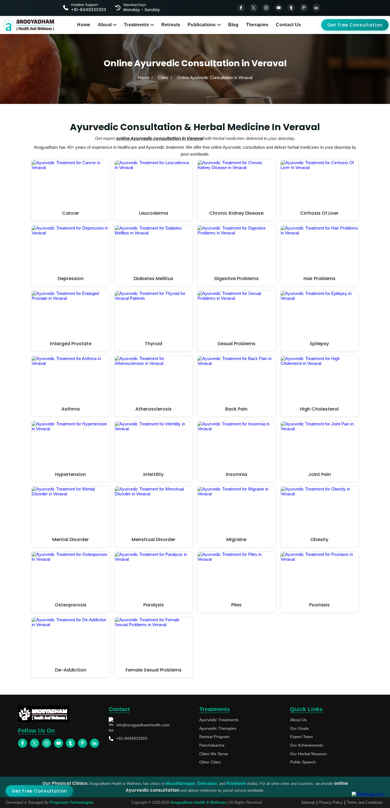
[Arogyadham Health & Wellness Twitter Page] (254, 8)
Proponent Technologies (71, 802)
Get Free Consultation (355, 25)
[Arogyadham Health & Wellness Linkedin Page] (316, 8)
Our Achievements (306, 745)
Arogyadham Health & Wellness (198, 802)
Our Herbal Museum (308, 753)
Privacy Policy (331, 802)
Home (83, 24)
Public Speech (303, 762)
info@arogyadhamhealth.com (143, 725)
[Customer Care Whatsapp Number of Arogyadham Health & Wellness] (368, 794)
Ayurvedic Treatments (219, 719)
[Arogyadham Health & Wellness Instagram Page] (266, 8)
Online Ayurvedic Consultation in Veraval (214, 77)
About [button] (105, 24)
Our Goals (299, 728)
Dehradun (207, 783)
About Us (298, 719)
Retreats (170, 24)
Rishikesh (236, 783)
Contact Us (288, 24)
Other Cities (210, 762)
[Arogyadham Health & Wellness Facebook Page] (241, 8)
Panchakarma (211, 745)
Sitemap (308, 802)
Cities (163, 77)
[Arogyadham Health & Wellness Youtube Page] (279, 8)
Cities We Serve (213, 753)
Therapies (257, 24)
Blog (233, 24)
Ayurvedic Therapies (217, 728)
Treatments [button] (136, 24)
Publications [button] (202, 24)
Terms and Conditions (365, 802)
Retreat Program (214, 736)
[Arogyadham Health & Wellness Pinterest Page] (304, 8)
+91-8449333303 (131, 738)
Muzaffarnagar (180, 783)
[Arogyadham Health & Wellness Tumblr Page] (291, 8)
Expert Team (301, 736)
